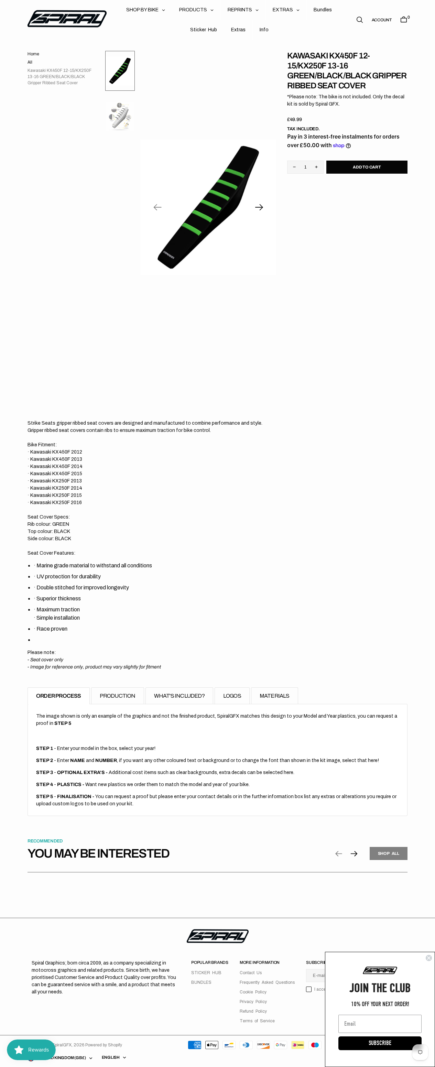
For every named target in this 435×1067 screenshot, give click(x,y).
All (30, 62)
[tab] (59, 695)
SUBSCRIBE (380, 1043)
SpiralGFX (62, 1045)
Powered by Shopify (103, 1045)
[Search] (359, 20)
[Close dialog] (428, 958)
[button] (382, 20)
